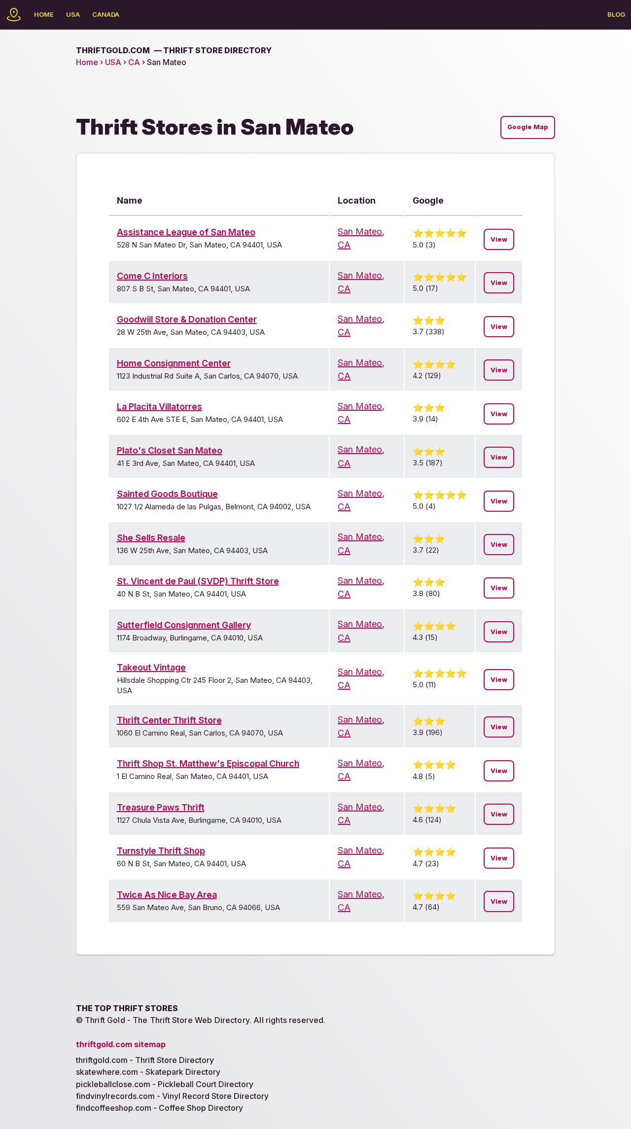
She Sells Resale (151, 537)
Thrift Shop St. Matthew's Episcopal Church (208, 763)
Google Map (527, 127)
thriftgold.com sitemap (121, 1044)
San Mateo (360, 231)
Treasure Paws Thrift (161, 807)
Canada (105, 14)
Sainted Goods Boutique (167, 494)
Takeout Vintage (151, 667)
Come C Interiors (152, 276)
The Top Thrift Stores (127, 1008)
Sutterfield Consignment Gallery (184, 625)
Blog (616, 14)
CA (134, 62)
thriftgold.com (174, 50)
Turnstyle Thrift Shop (161, 851)
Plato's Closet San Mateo (169, 450)
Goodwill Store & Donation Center (187, 319)
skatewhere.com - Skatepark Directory (148, 1072)
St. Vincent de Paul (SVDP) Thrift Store (198, 581)
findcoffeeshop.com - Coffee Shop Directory (159, 1108)
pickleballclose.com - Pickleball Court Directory (164, 1084)
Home (44, 14)
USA (73, 14)
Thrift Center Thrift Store (169, 720)
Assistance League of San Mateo (186, 232)
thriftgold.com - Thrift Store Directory (145, 1060)
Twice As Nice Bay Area (167, 894)
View (499, 239)
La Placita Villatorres (159, 406)
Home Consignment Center (174, 363)
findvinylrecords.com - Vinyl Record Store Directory (172, 1096)
